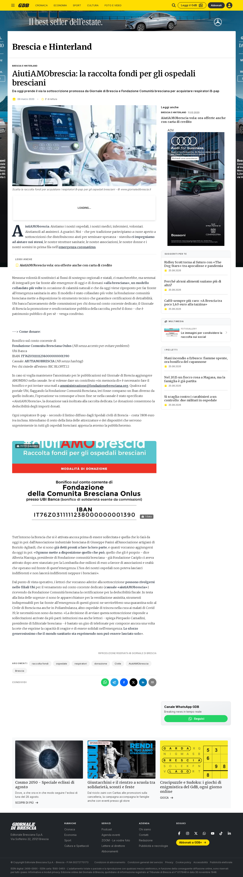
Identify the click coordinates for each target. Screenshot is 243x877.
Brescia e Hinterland (24, 65)
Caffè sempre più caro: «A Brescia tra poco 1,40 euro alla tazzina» (193, 302)
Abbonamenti (110, 851)
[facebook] (179, 833)
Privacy (169, 862)
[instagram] (188, 833)
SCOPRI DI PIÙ (24, 802)
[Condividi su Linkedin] (143, 682)
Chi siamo (145, 829)
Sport (77, 5)
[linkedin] (229, 833)
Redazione (146, 840)
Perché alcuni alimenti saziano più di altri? (192, 283)
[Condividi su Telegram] (114, 682)
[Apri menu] (13, 5)
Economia (60, 5)
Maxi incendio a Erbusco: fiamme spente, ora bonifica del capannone (196, 360)
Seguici (199, 718)
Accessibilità (200, 862)
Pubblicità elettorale (221, 862)
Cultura (93, 5)
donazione (100, 663)
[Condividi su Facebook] (124, 682)
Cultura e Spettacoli (76, 845)
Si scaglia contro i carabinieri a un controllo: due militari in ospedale (190, 398)
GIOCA (164, 797)
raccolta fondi (40, 663)
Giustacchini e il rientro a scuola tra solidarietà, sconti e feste (121, 784)
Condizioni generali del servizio (145, 862)
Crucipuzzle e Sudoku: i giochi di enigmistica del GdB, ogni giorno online (191, 787)
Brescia (19, 670)
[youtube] (213, 833)
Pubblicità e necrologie (153, 845)
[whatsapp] (204, 833)
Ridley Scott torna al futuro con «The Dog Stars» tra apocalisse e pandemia (193, 264)
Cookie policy (183, 862)
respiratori (81, 663)
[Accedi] (229, 5)
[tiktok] (221, 833)
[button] (84, 481)
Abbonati (216, 5)
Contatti (143, 834)
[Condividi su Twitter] (133, 682)
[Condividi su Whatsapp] (105, 682)
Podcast (107, 829)
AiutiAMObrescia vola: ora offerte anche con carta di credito (66, 265)
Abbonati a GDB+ (190, 842)
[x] (196, 833)
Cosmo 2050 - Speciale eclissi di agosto (44, 784)
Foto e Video (113, 5)
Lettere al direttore (113, 845)
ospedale (61, 663)
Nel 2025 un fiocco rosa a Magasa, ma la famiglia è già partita (194, 379)
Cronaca (41, 5)
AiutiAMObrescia (138, 663)
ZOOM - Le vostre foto (116, 840)
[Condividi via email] (152, 682)
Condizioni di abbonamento (109, 862)
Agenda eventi (111, 834)
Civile (118, 663)
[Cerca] (173, 5)
